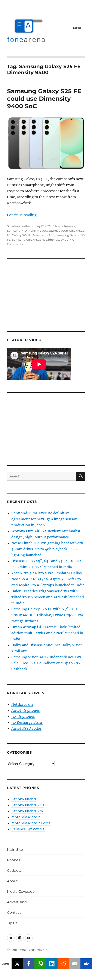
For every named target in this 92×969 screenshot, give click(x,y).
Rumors (69, 226)
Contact (14, 912)
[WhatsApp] (40, 963)
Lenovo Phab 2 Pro (27, 811)
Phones (13, 860)
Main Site (15, 850)
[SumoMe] (86, 963)
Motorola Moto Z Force (30, 823)
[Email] (75, 963)
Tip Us (12, 923)
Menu (78, 28)
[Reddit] (63, 963)
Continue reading (22, 215)
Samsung (14, 230)
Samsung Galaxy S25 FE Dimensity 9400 (40, 239)
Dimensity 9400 (35, 230)
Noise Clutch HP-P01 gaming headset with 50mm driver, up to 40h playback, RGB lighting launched (47, 549)
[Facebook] (29, 963)
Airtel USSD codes (26, 728)
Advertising (17, 902)
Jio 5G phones (23, 716)
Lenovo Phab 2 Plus (27, 805)
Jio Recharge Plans (27, 722)
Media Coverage (21, 892)
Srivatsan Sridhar (19, 226)
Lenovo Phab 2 (23, 799)
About (12, 881)
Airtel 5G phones (25, 710)
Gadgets (14, 870)
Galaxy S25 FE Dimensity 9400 (33, 235)
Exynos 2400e (58, 230)
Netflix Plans (22, 704)
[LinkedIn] (52, 963)
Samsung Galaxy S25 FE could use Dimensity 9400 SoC (44, 98)
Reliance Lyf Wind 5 (28, 829)
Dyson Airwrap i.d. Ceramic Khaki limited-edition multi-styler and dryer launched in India (47, 633)
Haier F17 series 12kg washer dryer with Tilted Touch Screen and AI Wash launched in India (47, 597)
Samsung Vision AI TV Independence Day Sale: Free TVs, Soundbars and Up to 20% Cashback (46, 663)
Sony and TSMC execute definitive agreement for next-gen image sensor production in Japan (44, 519)
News (59, 226)
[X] (17, 963)
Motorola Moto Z (25, 817)
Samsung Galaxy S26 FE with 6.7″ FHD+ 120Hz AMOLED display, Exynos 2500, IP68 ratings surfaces (47, 615)
